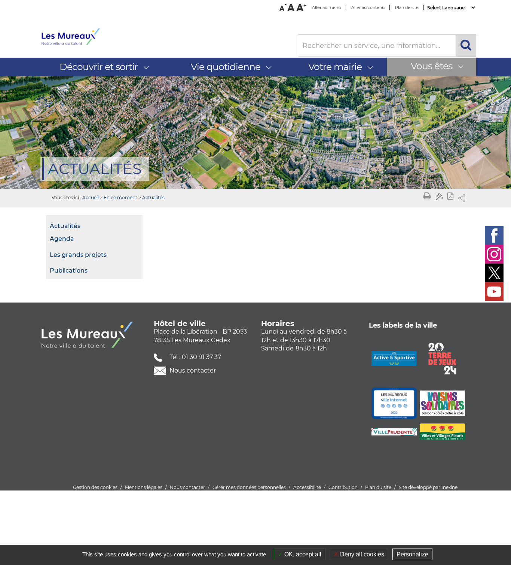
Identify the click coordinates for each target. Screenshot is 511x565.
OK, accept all (302, 554)
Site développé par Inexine (428, 487)
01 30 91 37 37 (201, 357)
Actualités (153, 197)
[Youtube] (494, 291)
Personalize (412, 554)
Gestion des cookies (95, 487)
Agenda (62, 238)
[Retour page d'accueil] (163, 36)
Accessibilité (307, 487)
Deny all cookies (361, 554)
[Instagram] (494, 254)
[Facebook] (494, 235)
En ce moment (120, 197)
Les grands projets (78, 254)
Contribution (343, 487)
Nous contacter (192, 370)
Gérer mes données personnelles (249, 487)
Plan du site (378, 487)
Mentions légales (143, 487)
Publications (69, 270)
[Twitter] (494, 273)
